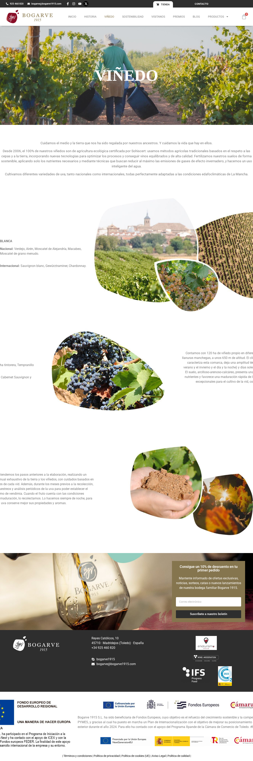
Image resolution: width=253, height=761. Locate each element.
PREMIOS (179, 16)
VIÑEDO (109, 16)
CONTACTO (201, 3)
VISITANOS (158, 16)
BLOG (196, 16)
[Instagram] (73, 3)
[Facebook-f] (67, 3)
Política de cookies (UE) (136, 755)
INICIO (72, 16)
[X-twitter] (86, 3)
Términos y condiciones (77, 755)
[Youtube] (79, 3)
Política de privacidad (107, 755)
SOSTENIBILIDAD (132, 16)
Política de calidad (179, 755)
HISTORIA (90, 16)
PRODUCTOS (216, 16)
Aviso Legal (159, 755)
